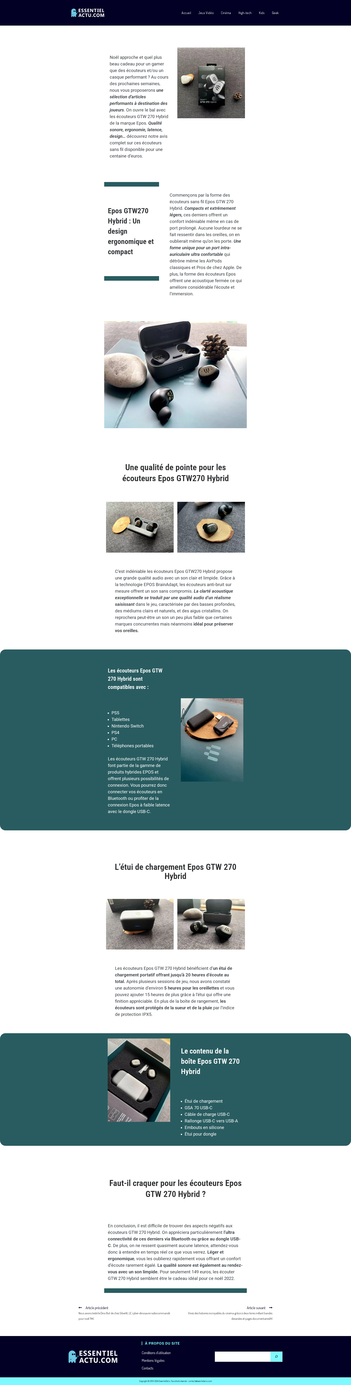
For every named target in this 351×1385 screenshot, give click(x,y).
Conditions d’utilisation (156, 1352)
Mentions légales (153, 1360)
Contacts (147, 1368)
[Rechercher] (276, 1357)
